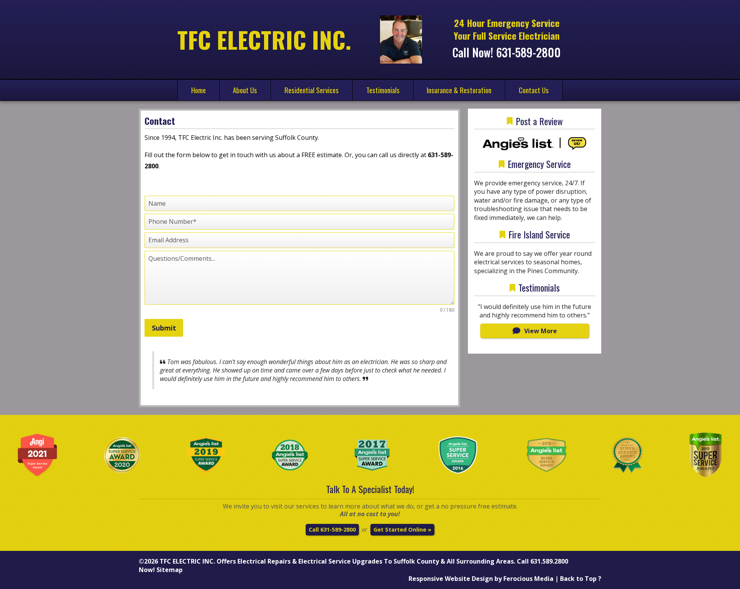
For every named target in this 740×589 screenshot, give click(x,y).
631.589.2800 (549, 561)
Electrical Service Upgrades (340, 561)
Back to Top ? (580, 578)
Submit (164, 327)
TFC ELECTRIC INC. (187, 561)
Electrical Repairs (264, 561)
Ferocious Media (528, 578)
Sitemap (169, 570)
